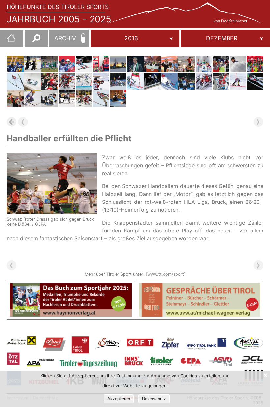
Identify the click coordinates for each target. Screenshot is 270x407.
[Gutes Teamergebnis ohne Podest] (101, 98)
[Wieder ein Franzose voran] (135, 81)
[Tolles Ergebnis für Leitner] (186, 81)
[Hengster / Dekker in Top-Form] (32, 81)
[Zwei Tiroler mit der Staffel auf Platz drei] (118, 64)
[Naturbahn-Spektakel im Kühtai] (49, 98)
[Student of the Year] (101, 81)
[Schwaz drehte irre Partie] (15, 98)
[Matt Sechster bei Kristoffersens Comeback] (221, 81)
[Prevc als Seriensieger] (255, 81)
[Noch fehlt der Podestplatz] (255, 64)
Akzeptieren (118, 398)
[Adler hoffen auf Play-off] (32, 98)
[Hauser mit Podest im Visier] (204, 64)
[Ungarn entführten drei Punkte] (84, 98)
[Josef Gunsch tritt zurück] (135, 64)
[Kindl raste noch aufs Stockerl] (101, 64)
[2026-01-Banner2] (200, 287)
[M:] (225, 38)
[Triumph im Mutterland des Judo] (152, 64)
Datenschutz (154, 398)
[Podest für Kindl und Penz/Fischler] (204, 81)
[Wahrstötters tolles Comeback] (84, 81)
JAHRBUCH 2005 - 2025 (59, 19)
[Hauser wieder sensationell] (118, 81)
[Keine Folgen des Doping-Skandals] (15, 64)
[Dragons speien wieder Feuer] (67, 98)
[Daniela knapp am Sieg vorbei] (152, 81)
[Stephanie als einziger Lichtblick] (84, 64)
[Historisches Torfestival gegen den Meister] (67, 81)
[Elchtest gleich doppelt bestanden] (67, 64)
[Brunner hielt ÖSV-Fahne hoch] (169, 81)
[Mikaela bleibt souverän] (238, 81)
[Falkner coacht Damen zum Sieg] (169, 64)
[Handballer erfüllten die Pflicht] (186, 64)
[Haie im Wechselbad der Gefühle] (32, 64)
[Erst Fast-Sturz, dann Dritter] (15, 81)
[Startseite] (8, 41)
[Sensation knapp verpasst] (49, 81)
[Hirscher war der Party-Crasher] (238, 64)
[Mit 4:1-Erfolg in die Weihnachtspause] (118, 98)
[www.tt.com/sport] (166, 274)
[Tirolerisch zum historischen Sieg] (221, 64)
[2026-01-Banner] (71, 287)
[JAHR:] (135, 38)
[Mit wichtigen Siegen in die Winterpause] (49, 64)
